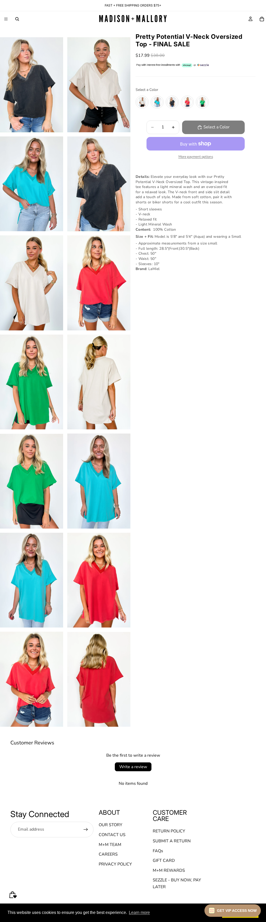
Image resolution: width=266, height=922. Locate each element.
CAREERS (108, 854)
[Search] (17, 19)
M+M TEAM (110, 844)
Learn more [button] (139, 912)
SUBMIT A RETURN (172, 841)
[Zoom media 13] (31, 679)
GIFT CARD (164, 860)
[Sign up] (85, 829)
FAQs (158, 851)
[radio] (142, 102)
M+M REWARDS (169, 870)
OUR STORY (110, 825)
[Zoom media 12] (98, 580)
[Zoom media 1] (31, 84)
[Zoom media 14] (98, 679)
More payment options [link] (195, 156)
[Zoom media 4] (98, 183)
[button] (232, 910)
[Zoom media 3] (31, 183)
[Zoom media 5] (31, 282)
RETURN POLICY (169, 831)
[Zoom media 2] (98, 84)
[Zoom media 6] (98, 282)
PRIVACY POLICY (115, 864)
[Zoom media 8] (98, 382)
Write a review (133, 767)
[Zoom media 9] (31, 481)
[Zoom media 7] (31, 382)
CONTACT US (112, 835)
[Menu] (6, 19)
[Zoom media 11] (31, 580)
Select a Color (147, 89)
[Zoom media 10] (98, 481)
